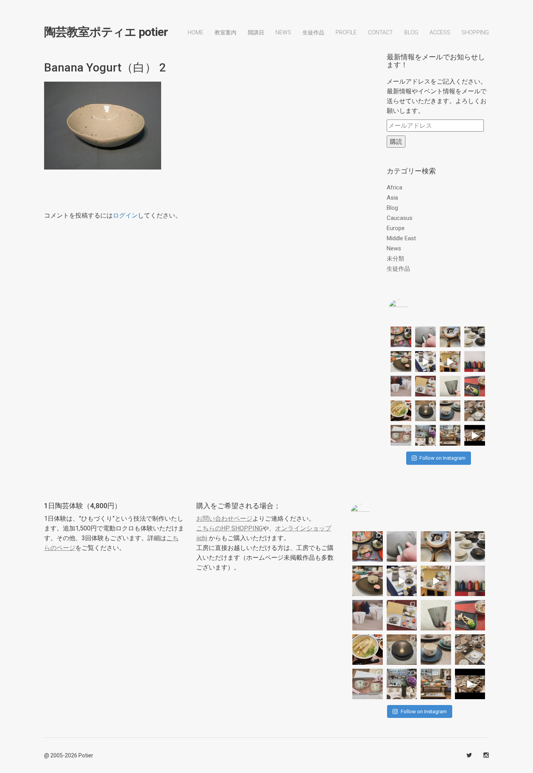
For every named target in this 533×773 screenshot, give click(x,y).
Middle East (401, 238)
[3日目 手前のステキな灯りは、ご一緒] (401, 361)
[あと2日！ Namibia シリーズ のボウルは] (474, 337)
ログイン (125, 215)
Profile (346, 32)
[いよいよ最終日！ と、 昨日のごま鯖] (425, 410)
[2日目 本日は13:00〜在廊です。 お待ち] (425, 361)
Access (440, 32)
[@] (410, 309)
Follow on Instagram (442, 458)
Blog (392, 207)
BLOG (411, 32)
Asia (392, 197)
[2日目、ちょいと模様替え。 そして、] (450, 435)
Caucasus (399, 217)
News (283, 32)
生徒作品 (313, 32)
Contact (380, 32)
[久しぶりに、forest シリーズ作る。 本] (450, 386)
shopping (475, 32)
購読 (396, 141)
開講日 (256, 32)
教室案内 (225, 32)
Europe (396, 228)
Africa (394, 187)
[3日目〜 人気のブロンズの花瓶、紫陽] (425, 435)
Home (195, 32)
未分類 (395, 258)
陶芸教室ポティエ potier (106, 32)
